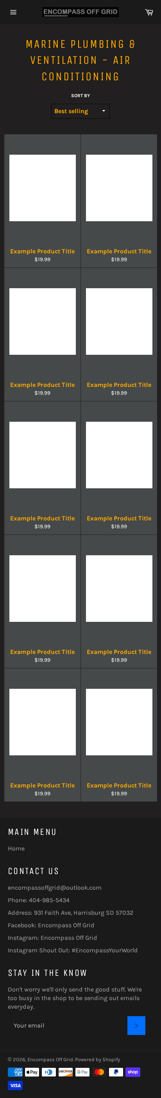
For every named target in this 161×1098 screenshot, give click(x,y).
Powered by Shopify (97, 1059)
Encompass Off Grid (66, 925)
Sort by (80, 95)
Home (16, 848)
